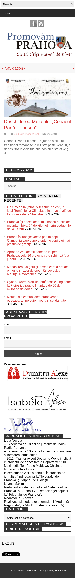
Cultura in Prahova (24, 134)
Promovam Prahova (28, 570)
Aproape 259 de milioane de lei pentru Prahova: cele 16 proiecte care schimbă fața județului (38, 255)
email (7, 337)
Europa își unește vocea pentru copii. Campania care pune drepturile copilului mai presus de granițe (38, 240)
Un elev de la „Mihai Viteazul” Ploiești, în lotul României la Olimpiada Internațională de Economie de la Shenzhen (39, 210)
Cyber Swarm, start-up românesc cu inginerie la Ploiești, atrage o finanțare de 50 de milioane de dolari (39, 285)
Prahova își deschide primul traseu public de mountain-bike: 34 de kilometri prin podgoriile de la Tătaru (39, 225)
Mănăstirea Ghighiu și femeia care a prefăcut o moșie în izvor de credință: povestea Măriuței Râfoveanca (38, 270)
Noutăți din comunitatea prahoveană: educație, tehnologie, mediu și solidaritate (36, 298)
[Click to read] (37, 97)
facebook (33, 23)
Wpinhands (61, 570)
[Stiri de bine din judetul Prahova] (39, 55)
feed (41, 23)
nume (7, 324)
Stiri (37, 134)
